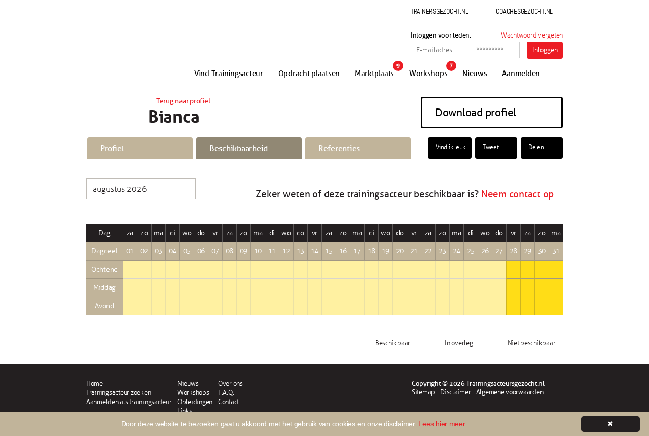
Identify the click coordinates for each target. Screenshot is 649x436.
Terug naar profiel (183, 101)
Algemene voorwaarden (510, 392)
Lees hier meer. (442, 424)
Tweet (491, 147)
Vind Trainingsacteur (228, 74)
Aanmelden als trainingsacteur (128, 402)
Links (184, 411)
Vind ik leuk (450, 147)
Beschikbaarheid (238, 148)
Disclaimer (455, 392)
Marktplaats (374, 74)
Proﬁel (112, 148)
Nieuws (474, 74)
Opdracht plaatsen (309, 74)
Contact (228, 402)
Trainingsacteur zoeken (118, 393)
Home (94, 384)
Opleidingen (194, 402)
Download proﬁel (475, 112)
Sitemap (423, 392)
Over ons (230, 384)
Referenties (339, 148)
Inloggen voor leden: (441, 35)
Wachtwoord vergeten (532, 35)
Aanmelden (521, 74)
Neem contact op (517, 194)
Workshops (428, 74)
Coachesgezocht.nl (524, 11)
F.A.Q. (226, 393)
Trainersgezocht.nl (439, 11)
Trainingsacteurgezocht (140, 47)
